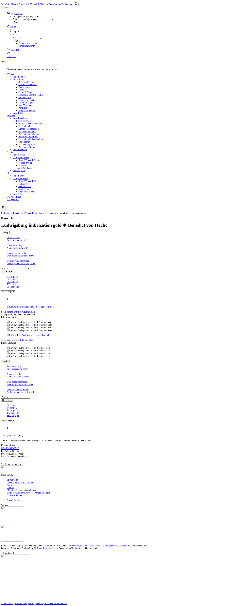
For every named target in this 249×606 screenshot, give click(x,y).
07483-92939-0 (10, 448)
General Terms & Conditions (20, 482)
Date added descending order (20, 255)
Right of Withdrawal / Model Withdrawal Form (28, 493)
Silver (9, 173)
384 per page (13, 287)
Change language (21, 16)
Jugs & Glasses (25, 168)
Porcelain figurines (26, 144)
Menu (4, 62)
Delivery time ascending (18, 261)
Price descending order (17, 240)
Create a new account (28, 43)
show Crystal (19, 154)
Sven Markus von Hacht (83, 545)
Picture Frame (24, 186)
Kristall (117, 545)
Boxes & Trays (25, 92)
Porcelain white (25, 126)
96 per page (12, 281)
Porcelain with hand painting (31, 139)
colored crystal (25, 163)
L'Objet (10, 74)
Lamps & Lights (25, 102)
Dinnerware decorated (28, 129)
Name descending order (18, 248)
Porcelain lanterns (26, 147)
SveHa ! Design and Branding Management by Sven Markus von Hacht (34, 603)
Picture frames (24, 87)
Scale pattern (24, 142)
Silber (124, 545)
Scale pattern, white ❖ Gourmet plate (18, 312)
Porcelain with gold (27, 131)
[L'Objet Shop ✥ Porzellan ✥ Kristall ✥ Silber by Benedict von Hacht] (37, 4)
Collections (18, 79)
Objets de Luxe (14, 197)
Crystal (10, 152)
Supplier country (20, 19)
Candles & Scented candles (30, 95)
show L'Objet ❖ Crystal (29, 160)
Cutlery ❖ (23, 184)
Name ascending (14, 245)
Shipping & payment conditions (21, 490)
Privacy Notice (13, 480)
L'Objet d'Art (13, 199)
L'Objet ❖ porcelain (22, 121)
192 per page (13, 284)
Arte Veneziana (25, 105)
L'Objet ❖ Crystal (21, 157)
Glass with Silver (26, 191)
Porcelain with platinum (29, 134)
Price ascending (14, 237)
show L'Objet (19, 77)
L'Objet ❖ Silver (20, 178)
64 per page (12, 279)
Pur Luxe (22, 108)
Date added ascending (17, 253)
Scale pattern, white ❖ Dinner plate (17, 340)
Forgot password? (26, 46)
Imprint (10, 485)
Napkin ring (23, 189)
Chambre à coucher (27, 100)
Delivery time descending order (21, 263)
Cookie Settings (14, 500)
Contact (10, 487)
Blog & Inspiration (26, 110)
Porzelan (109, 545)
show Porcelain (20, 118)
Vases (21, 89)
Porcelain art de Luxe (28, 136)
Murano (22, 165)
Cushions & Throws (27, 84)
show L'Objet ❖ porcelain (30, 123)
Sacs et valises (24, 97)
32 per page (12, 276)
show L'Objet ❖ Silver (28, 181)
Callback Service (14, 495)
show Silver (18, 175)
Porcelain (11, 115)
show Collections (26, 82)
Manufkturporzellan (46, 548)
